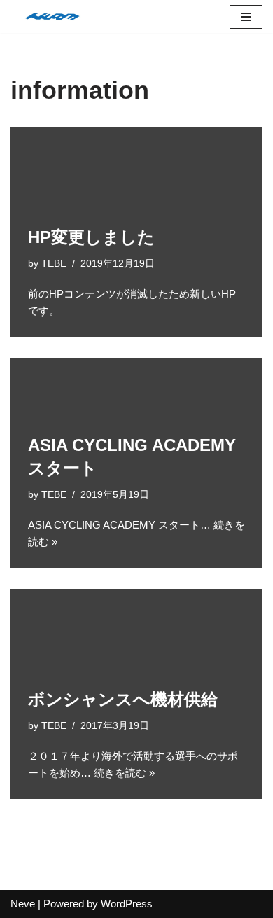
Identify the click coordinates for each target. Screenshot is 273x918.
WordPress (127, 904)
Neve (22, 904)
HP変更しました (91, 237)
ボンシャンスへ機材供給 (123, 699)
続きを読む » (124, 773)
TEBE (53, 263)
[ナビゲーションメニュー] (246, 17)
